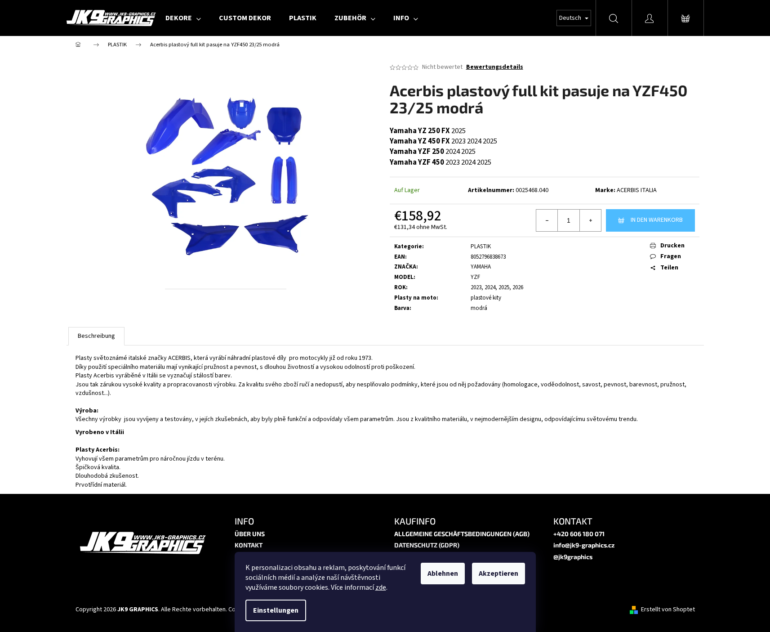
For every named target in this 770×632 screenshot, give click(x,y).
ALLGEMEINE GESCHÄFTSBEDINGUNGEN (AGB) (462, 533)
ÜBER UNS (250, 533)
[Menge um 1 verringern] (547, 220)
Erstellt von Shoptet (668, 609)
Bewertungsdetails (494, 67)
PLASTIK (481, 246)
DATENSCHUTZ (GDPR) (426, 545)
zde (380, 587)
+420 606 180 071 (579, 533)
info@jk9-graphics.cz (583, 545)
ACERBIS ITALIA (637, 190)
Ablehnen (442, 573)
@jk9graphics (572, 556)
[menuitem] (183, 18)
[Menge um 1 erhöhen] (590, 220)
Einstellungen (275, 610)
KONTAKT (249, 545)
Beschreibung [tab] (96, 336)
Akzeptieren (498, 573)
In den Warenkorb (657, 219)
